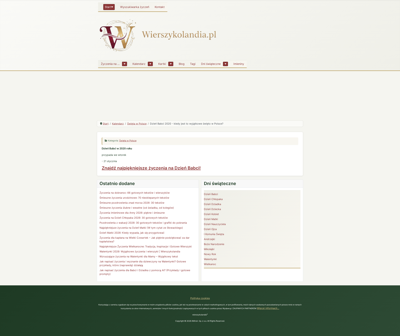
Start (108, 7)
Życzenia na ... (110, 63)
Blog (182, 63)
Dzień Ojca (210, 229)
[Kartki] (170, 64)
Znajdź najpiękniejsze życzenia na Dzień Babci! (151, 168)
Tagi (192, 63)
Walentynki (210, 259)
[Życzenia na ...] (124, 64)
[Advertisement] (200, 94)
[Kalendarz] (150, 64)
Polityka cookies (200, 298)
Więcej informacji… (268, 308)
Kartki (162, 63)
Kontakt (160, 7)
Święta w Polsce (127, 140)
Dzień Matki (211, 219)
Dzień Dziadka (212, 204)
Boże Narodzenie (214, 244)
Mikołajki (209, 249)
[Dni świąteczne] (225, 64)
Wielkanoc (210, 264)
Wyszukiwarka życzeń (134, 7)
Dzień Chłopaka (213, 199)
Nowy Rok (210, 254)
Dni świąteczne (211, 63)
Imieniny (238, 63)
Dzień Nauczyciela (215, 224)
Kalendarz (138, 63)
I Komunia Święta (214, 234)
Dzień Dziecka (212, 209)
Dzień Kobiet (211, 214)
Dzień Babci (211, 194)
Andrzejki (209, 239)
